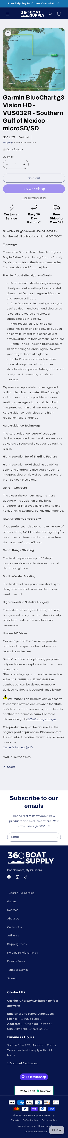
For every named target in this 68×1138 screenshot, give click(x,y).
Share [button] (11, 766)
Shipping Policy (17, 944)
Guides (11, 901)
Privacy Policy (16, 961)
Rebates (12, 910)
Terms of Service (17, 970)
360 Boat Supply (32, 1115)
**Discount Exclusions (22, 1063)
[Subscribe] (56, 837)
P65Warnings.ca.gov (41, 719)
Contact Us (14, 927)
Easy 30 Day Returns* (34, 218)
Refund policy (30, 1120)
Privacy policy (49, 1120)
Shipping (7, 143)
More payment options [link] (34, 198)
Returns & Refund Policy (22, 952)
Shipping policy (46, 1126)
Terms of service (26, 1126)
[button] (7, 13)
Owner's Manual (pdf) (18, 747)
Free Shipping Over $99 (56, 218)
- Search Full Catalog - (21, 893)
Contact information (36, 1132)
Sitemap (12, 978)
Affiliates (13, 935)
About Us (13, 918)
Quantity (8, 157)
